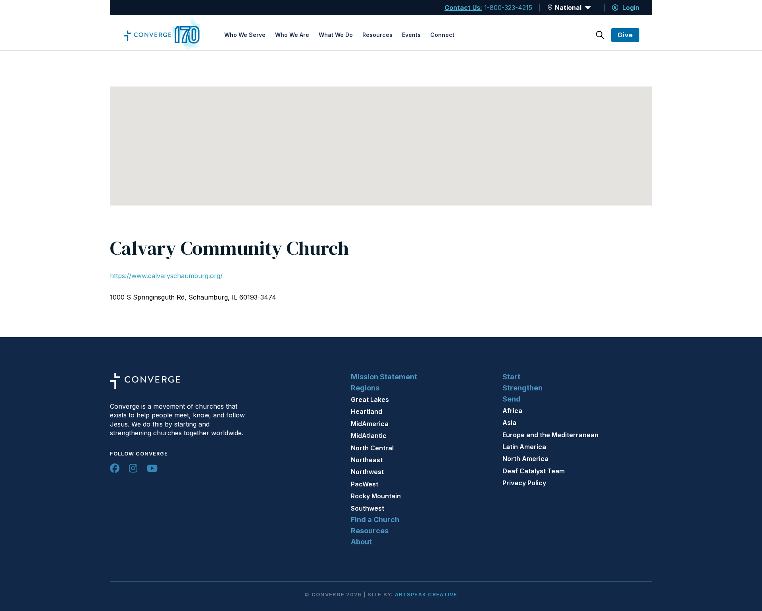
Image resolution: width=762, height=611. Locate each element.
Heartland (366, 411)
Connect (442, 34)
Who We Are (292, 34)
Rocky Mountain (376, 496)
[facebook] (114, 468)
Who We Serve (245, 34)
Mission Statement (384, 377)
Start (511, 377)
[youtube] (152, 468)
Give (625, 35)
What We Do (336, 34)
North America (525, 459)
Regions (365, 388)
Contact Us (462, 8)
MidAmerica (370, 424)
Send (511, 399)
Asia (509, 423)
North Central (372, 448)
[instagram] (133, 468)
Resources (377, 34)
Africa (512, 411)
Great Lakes (370, 399)
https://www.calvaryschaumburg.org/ (166, 276)
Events (411, 34)
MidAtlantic (369, 436)
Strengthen (522, 388)
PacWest (364, 484)
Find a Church (375, 519)
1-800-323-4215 (508, 8)
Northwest (367, 472)
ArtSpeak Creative (426, 595)
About (361, 542)
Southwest (367, 508)
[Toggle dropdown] (550, 7)
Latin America (524, 447)
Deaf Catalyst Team (533, 471)
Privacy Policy (524, 483)
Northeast (367, 460)
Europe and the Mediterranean (550, 435)
